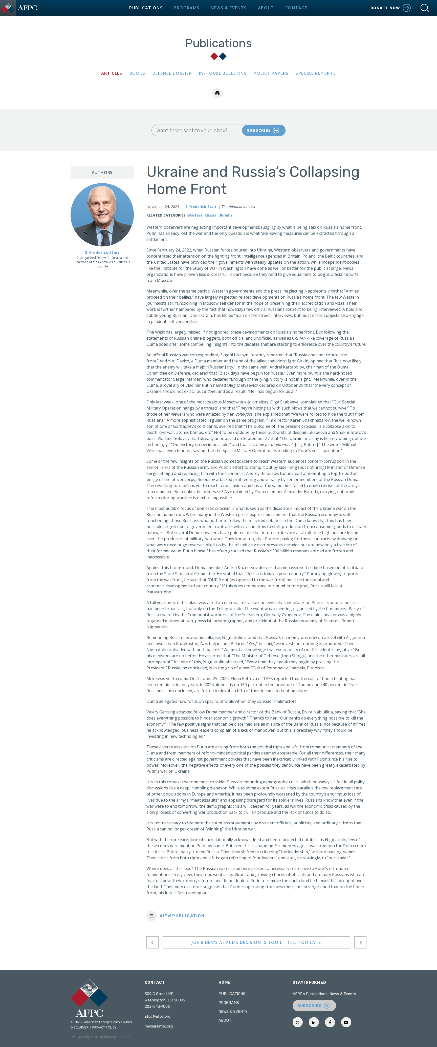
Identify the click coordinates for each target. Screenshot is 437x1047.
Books (137, 73)
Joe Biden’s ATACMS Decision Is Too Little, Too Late (256, 942)
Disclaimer (80, 1027)
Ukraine (226, 215)
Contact (296, 8)
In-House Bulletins (223, 73)
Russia (210, 215)
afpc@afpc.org (157, 1016)
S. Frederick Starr (200, 206)
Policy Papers (271, 73)
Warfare (195, 215)
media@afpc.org (159, 1026)
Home (225, 982)
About (266, 8)
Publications (146, 8)
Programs (187, 8)
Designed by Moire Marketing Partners (100, 1036)
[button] (424, 8)
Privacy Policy (104, 1027)
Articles (111, 73)
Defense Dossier (172, 73)
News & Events (229, 8)
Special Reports (316, 73)
